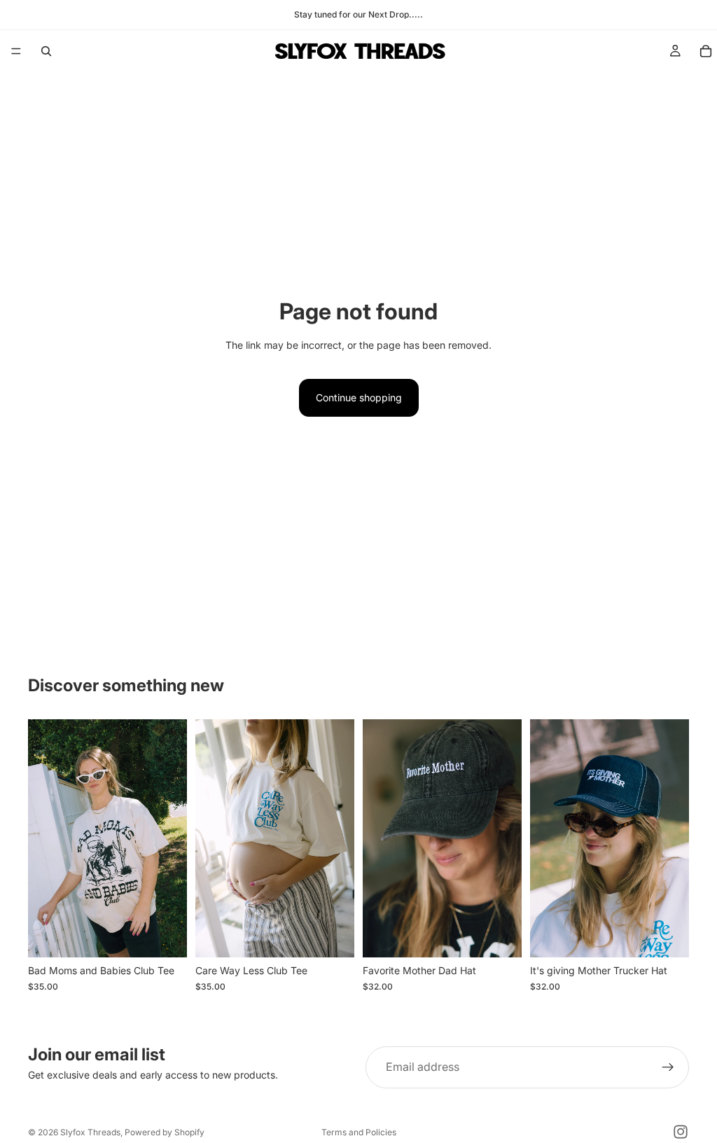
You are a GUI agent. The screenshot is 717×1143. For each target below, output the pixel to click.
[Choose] (165, 936)
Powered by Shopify (164, 1132)
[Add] (500, 936)
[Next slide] (171, 838)
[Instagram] (680, 1131)
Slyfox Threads (90, 1132)
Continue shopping (359, 397)
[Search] (46, 51)
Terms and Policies (358, 1132)
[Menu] (16, 51)
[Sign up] (668, 1067)
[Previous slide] (43, 838)
